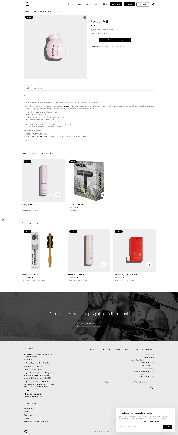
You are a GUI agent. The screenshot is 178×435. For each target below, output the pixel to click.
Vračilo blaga (28, 415)
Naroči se (142, 4)
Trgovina (135, 349)
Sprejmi (167, 426)
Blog (118, 349)
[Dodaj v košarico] (57, 195)
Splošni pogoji (28, 418)
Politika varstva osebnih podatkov (36, 421)
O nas (126, 349)
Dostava (27, 412)
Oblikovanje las (45, 11)
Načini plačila (28, 408)
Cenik (110, 349)
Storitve (101, 349)
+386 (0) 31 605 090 (36, 394)
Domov (26, 11)
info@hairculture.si (35, 397)
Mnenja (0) (38, 88)
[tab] (38, 88)
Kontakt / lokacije (148, 349)
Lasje (35, 11)
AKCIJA (100, 46)
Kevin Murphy (108, 46)
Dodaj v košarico (113, 40)
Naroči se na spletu (88, 324)
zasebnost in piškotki (151, 421)
